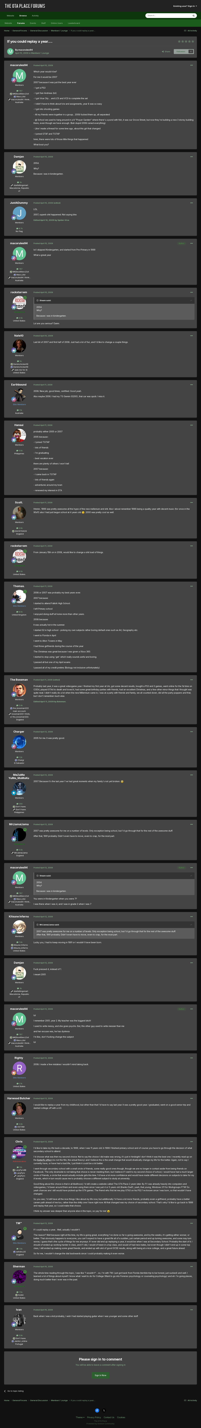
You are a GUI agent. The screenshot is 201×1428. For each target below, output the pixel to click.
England (19, 534)
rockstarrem (19, 292)
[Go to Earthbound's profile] (19, 395)
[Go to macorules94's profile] (10, 51)
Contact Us (109, 1417)
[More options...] (192, 65)
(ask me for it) (21, 370)
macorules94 (25, 50)
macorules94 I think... (21, 99)
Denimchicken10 (20, 364)
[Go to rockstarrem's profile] (19, 302)
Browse (23, 15)
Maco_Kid (20, 96)
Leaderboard (74, 23)
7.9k (20, 1249)
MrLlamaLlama (19, 824)
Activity (35, 15)
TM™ (19, 1223)
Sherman (19, 1266)
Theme (79, 1417)
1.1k (20, 410)
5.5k (20, 850)
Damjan (19, 156)
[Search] (193, 15)
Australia (19, 102)
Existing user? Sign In (184, 6)
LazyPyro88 (20, 1170)
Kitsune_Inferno (21, 948)
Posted (43, 65)
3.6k (20, 450)
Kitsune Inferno (19, 916)
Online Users (57, 23)
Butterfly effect (44, 1160)
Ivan (19, 1309)
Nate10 (19, 335)
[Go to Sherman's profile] (19, 1276)
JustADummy (19, 202)
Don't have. (21, 806)
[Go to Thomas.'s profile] (19, 596)
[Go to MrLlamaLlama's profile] (19, 834)
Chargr (21, 760)
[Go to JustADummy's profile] (19, 213)
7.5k (20, 1292)
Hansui (18, 425)
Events (33, 23)
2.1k (20, 1083)
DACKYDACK (21, 531)
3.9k (20, 1124)
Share (167, 51)
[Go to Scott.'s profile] (19, 512)
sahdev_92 (21, 1251)
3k (20, 182)
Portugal (19, 1344)
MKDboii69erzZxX (21, 94)
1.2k (20, 757)
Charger (18, 731)
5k (20, 361)
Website (10, 15)
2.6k (20, 528)
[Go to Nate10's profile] (19, 346)
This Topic (181, 15)
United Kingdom (19, 615)
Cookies (121, 1417)
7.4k (20, 942)
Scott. (19, 502)
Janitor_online (20, 1341)
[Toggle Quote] (37, 300)
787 (20, 91)
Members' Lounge (40, 53)
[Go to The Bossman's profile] (19, 690)
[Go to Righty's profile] (19, 1068)
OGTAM (20, 1127)
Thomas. (19, 586)
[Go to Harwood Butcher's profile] (19, 1108)
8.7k (20, 228)
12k (20, 1167)
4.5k (20, 318)
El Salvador (19, 763)
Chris (18, 1141)
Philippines (19, 453)
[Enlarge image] (83, 512)
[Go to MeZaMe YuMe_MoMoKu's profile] (19, 788)
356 (20, 804)
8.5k (20, 612)
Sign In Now (100, 1375)
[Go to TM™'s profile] (19, 1233)
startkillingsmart (21, 185)
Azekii (21, 1295)
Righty (19, 1057)
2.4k (20, 705)
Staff (43, 23)
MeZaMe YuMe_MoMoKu (19, 776)
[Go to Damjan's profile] (19, 167)
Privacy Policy (94, 1417)
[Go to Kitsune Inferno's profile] (19, 926)
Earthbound (18, 384)
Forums (21, 23)
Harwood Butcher (18, 1098)
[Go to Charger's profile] (19, 742)
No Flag (19, 231)
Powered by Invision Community (100, 1424)
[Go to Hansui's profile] (19, 435)
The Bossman (19, 679)
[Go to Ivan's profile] (19, 1320)
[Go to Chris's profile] (19, 1152)
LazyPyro (21, 1173)
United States (19, 320)
